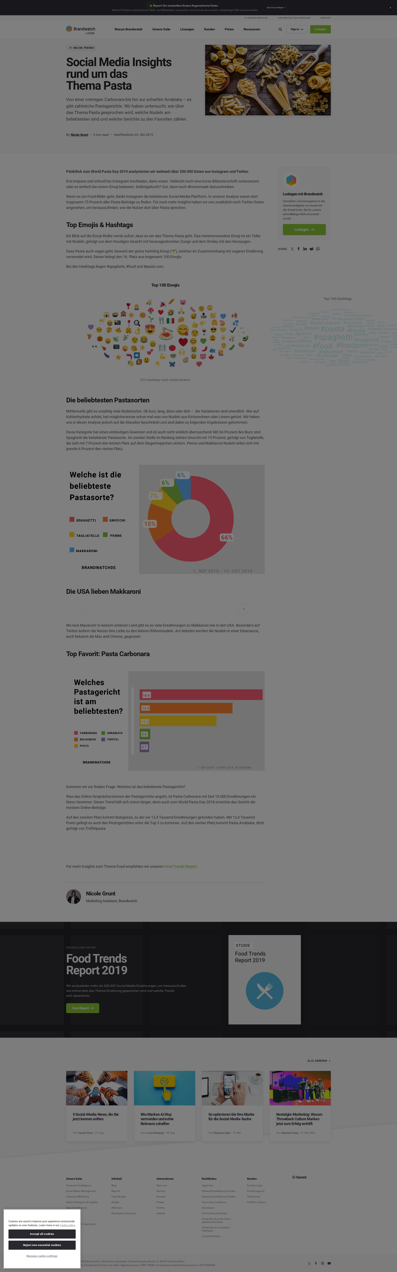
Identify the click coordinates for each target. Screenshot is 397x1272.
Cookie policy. (68, 1225)
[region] (42, 1239)
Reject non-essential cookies (42, 1245)
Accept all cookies (42, 1233)
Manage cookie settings (41, 1256)
